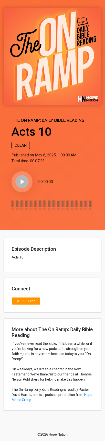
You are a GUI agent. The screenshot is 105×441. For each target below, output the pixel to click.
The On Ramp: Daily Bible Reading (47, 120)
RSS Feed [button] (26, 301)
